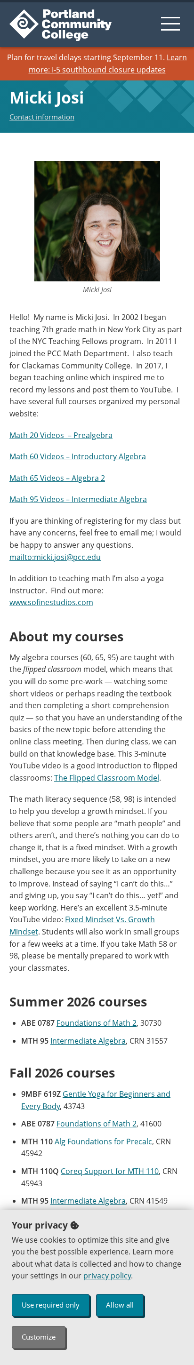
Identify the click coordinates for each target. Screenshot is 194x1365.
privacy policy (107, 1275)
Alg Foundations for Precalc (103, 1141)
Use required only (51, 1304)
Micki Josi (46, 97)
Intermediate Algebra (88, 1041)
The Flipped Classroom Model (106, 778)
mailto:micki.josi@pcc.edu (55, 557)
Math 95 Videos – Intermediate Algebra (78, 499)
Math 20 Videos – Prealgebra (61, 435)
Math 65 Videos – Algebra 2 (57, 478)
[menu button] (170, 23)
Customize (39, 1336)
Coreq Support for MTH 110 (110, 1171)
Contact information (41, 116)
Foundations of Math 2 (97, 1023)
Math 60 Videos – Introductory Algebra (77, 456)
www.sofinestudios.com (51, 602)
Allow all (120, 1304)
